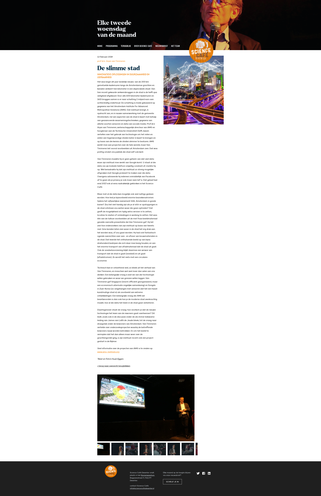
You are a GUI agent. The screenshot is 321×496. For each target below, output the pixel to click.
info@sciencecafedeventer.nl (142, 488)
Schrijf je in (172, 482)
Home (100, 45)
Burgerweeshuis (147, 475)
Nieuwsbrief (161, 45)
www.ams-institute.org (108, 352)
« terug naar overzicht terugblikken (113, 366)
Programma (112, 45)
